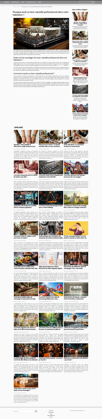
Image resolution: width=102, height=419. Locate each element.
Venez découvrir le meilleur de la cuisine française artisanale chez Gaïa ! (26, 267)
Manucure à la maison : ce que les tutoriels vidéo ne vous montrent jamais (80, 42)
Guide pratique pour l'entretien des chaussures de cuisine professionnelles (51, 237)
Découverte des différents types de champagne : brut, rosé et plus (75, 267)
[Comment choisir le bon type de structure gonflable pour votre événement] (51, 289)
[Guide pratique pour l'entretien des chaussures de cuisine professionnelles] (51, 228)
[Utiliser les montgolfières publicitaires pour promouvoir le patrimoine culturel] (76, 319)
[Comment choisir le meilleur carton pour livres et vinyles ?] (26, 228)
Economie (6, 2)
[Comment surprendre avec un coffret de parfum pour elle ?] (80, 71)
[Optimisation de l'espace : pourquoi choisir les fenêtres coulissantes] (76, 289)
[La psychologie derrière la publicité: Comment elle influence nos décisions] (26, 350)
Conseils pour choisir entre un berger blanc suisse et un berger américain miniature (75, 207)
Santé (22, 2)
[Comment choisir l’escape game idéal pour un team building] (51, 197)
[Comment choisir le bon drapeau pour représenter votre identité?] (80, 89)
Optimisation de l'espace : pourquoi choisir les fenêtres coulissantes (75, 298)
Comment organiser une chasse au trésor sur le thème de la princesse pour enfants (25, 329)
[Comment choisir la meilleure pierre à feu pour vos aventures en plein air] (51, 319)
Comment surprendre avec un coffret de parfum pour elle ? (80, 78)
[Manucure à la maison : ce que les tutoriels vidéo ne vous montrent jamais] (80, 35)
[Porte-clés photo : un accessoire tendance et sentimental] (80, 54)
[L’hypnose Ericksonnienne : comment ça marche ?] (51, 350)
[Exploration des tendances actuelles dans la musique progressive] (26, 197)
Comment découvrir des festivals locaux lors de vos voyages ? (80, 114)
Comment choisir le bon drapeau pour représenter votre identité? (80, 95)
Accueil (14, 6)
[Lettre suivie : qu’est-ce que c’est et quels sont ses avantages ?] (26, 380)
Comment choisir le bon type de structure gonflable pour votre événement (49, 298)
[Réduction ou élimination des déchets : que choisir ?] (76, 350)
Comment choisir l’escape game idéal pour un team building (50, 206)
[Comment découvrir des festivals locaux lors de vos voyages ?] (80, 107)
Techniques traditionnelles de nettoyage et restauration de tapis (24, 298)
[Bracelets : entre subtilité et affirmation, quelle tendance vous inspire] (80, 16)
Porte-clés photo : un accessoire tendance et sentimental (80, 60)
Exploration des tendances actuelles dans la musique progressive (25, 206)
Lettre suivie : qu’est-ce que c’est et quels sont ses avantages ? (25, 389)
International (15, 2)
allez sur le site (60, 65)
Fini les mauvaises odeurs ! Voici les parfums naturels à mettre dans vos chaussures (75, 237)
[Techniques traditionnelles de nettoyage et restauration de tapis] (26, 289)
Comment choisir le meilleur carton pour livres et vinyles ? (25, 237)
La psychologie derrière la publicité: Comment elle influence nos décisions (26, 359)
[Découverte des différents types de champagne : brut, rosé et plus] (76, 258)
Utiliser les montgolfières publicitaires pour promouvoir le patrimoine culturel (75, 329)
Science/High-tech (31, 2)
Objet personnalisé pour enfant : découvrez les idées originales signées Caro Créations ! (50, 268)
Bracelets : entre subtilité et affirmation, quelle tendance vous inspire (80, 24)
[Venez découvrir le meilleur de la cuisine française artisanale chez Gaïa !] (26, 258)
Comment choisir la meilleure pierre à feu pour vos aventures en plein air (51, 328)
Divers (39, 2)
